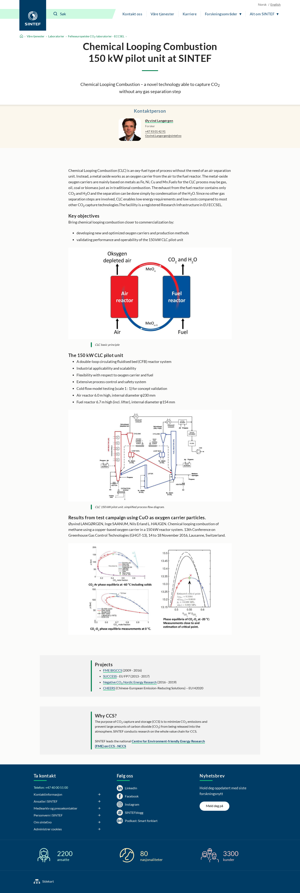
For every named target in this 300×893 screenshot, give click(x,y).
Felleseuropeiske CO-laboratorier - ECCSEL (96, 36)
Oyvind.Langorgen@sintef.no (163, 135)
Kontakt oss (132, 14)
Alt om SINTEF (262, 14)
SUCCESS (110, 676)
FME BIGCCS (112, 670)
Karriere (190, 14)
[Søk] (55, 14)
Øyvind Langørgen (159, 120)
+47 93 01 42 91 (155, 131)
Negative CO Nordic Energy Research (130, 682)
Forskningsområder (221, 14)
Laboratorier (56, 36)
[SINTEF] (32, 15)
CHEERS (109, 688)
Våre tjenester (162, 14)
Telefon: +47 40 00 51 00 (51, 787)
